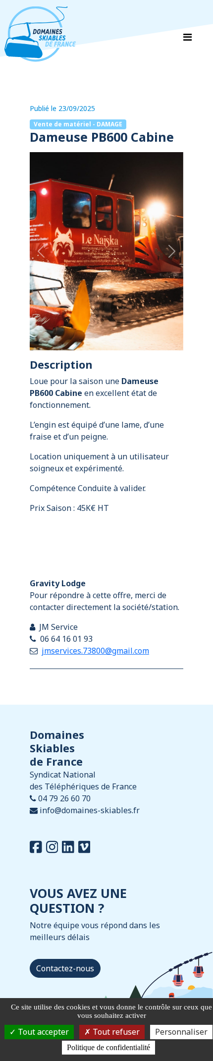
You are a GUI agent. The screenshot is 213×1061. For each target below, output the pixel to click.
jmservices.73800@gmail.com (95, 650)
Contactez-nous (65, 968)
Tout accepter (42, 1031)
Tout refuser (115, 1031)
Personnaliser (181, 1031)
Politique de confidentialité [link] (108, 1047)
